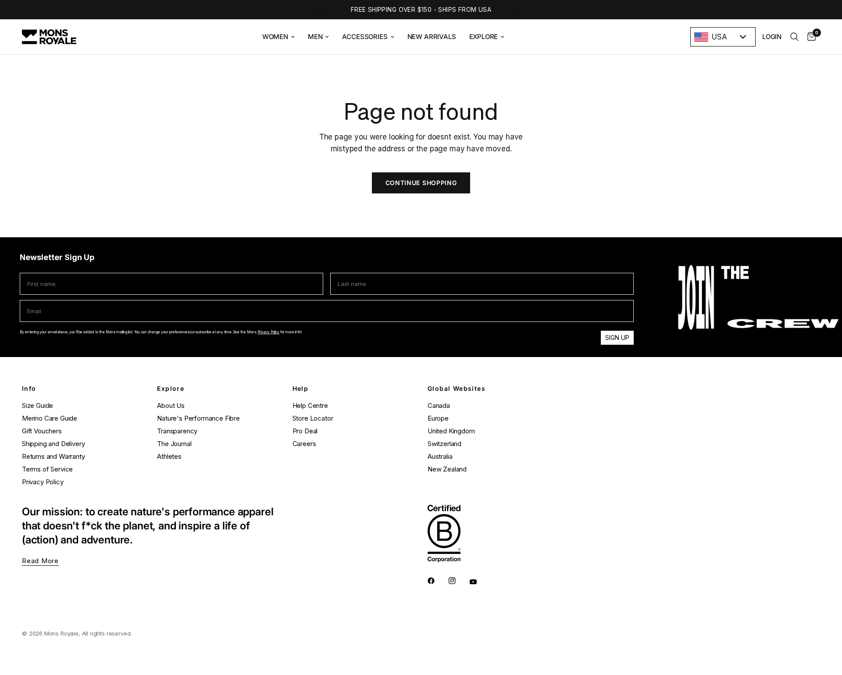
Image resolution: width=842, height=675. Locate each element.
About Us (171, 405)
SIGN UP (617, 337)
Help (301, 389)
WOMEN (275, 36)
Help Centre (310, 405)
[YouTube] (479, 582)
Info (29, 389)
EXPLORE (483, 36)
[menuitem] (278, 36)
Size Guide (37, 405)
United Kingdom (451, 431)
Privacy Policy (268, 332)
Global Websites (456, 389)
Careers (304, 443)
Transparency (177, 431)
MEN (315, 36)
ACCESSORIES (364, 36)
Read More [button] (40, 560)
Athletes (169, 456)
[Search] (794, 36)
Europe (438, 418)
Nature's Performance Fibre (198, 418)
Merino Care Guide (49, 418)
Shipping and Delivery (53, 443)
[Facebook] (437, 580)
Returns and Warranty (53, 456)
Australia (440, 456)
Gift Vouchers (42, 431)
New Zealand (447, 469)
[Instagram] (458, 580)
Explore (170, 389)
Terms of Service (47, 469)
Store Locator (313, 418)
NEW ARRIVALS (431, 36)
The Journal (174, 443)
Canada (439, 405)
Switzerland (444, 443)
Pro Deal (305, 431)
